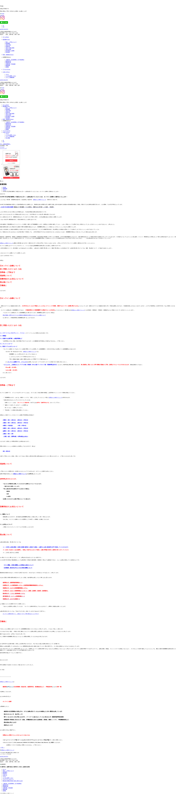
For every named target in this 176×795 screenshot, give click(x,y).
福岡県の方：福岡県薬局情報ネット (13, 582)
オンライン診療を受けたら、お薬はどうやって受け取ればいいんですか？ (21, 613)
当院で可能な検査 (10, 47)
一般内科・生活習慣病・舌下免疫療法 (15, 59)
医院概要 (8, 43)
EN (3, 26)
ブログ (7, 74)
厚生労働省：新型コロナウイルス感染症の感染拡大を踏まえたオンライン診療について (24, 315)
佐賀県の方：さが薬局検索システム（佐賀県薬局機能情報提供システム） (23, 585)
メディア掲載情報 (10, 77)
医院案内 (6, 106)
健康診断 (8, 65)
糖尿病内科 (8, 61)
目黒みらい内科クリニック (39, 199)
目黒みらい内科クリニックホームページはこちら (16, 735)
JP (3, 25)
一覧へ (2, 747)
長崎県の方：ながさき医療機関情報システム (15, 588)
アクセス (6, 130)
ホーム (6, 104)
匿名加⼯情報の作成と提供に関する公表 (13, 780)
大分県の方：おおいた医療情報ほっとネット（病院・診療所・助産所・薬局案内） (26, 590)
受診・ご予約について (11, 42)
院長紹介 (5, 773)
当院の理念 (8, 45)
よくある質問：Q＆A (11, 76)
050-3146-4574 (4, 29)
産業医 (7, 66)
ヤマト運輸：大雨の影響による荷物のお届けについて (19, 565)
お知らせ (6, 132)
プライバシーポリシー (8, 779)
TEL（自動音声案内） (5, 144)
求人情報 (8, 138)
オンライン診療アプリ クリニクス (18, 362)
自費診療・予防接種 (10, 64)
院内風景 (8, 52)
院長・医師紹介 (8, 119)
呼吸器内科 (8, 62)
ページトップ (3, 148)
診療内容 (8, 46)
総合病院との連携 (10, 50)
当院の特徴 (8, 49)
